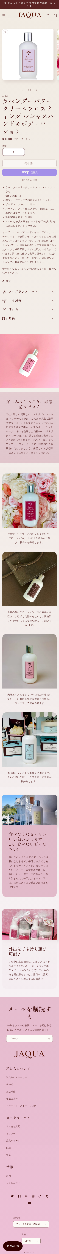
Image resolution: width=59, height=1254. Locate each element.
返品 (8, 1155)
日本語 (28, 1240)
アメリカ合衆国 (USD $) (28, 1224)
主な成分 (10, 1091)
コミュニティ (13, 1182)
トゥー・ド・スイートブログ (21, 1105)
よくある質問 (13, 1126)
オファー (10, 1133)
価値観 (9, 1084)
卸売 (8, 1175)
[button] (3, 15)
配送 (8, 1147)
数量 (4, 145)
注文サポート (13, 1140)
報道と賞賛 (12, 1098)
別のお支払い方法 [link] (29, 179)
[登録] (49, 1038)
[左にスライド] (22, 90)
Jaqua (32, 1253)
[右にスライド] (36, 90)
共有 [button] (8, 281)
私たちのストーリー (16, 1077)
